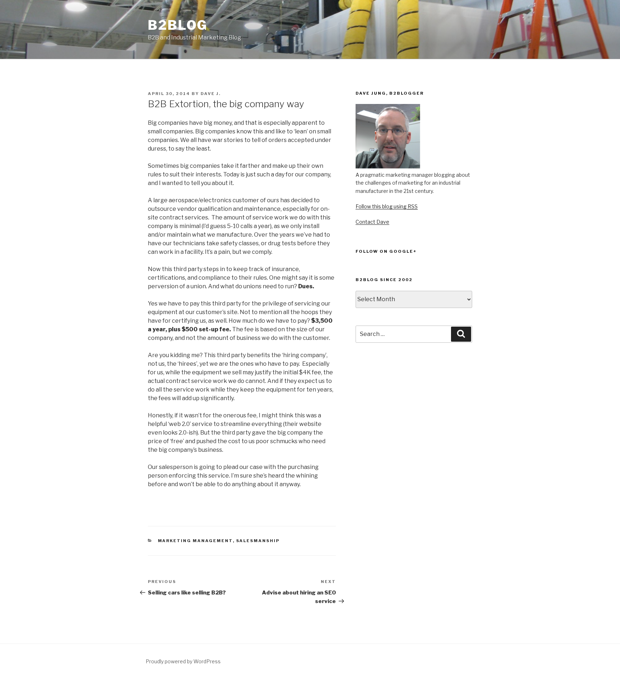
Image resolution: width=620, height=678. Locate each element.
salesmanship (258, 540)
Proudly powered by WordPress (183, 661)
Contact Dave (372, 222)
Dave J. (211, 93)
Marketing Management (195, 540)
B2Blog (178, 25)
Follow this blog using (387, 206)
